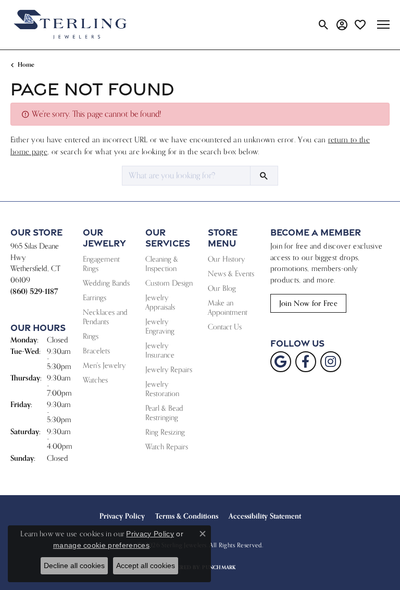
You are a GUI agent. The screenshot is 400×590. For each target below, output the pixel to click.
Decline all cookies (74, 565)
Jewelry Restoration (162, 388)
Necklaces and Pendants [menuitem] (105, 317)
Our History (226, 258)
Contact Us (225, 326)
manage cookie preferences (101, 545)
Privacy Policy (122, 516)
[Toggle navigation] (383, 24)
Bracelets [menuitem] (96, 350)
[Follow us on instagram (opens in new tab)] (330, 361)
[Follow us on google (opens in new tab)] (280, 361)
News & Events (231, 273)
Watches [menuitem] (95, 379)
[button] (323, 24)
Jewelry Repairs (168, 369)
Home (26, 64)
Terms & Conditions (186, 516)
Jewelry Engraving (159, 326)
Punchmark (218, 567)
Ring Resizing (165, 431)
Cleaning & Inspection (161, 263)
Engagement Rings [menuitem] (101, 263)
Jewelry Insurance (159, 350)
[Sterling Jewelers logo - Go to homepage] (70, 25)
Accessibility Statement (265, 516)
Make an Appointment (227, 307)
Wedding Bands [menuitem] (106, 282)
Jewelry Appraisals (160, 302)
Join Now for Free (308, 303)
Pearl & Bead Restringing (164, 412)
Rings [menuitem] (90, 335)
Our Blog (222, 288)
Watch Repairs (166, 446)
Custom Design (169, 282)
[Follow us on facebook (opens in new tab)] (305, 361)
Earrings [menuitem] (94, 297)
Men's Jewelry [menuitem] (104, 365)
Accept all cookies (145, 565)
